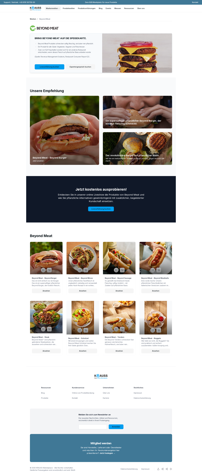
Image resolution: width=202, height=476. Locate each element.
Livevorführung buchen (49, 67)
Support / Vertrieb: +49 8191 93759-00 (19, 2)
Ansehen (46, 291)
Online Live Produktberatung (83, 393)
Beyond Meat (44, 19)
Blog (100, 8)
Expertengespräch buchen (80, 67)
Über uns (141, 8)
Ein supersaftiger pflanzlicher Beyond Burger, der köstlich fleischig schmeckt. (133, 122)
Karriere (106, 398)
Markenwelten (52, 8)
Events (108, 8)
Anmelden (116, 427)
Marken (33, 19)
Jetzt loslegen (107, 453)
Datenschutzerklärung (142, 398)
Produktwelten (69, 8)
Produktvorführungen (87, 8)
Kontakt (195, 2)
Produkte (44, 398)
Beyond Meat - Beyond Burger (50, 157)
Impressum (138, 393)
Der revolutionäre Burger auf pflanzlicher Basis (132, 155)
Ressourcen (129, 8)
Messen (117, 8)
